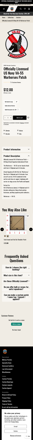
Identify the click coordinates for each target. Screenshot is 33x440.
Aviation (18, 17)
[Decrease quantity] (5, 118)
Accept (16, 426)
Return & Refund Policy (9, 395)
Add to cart (20, 118)
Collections (11, 17)
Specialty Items (6, 363)
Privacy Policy (6, 398)
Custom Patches (7, 379)
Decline (16, 431)
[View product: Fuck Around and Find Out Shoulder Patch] (16, 229)
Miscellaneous (6, 372)
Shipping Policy (6, 401)
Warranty (8, 134)
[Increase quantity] (10, 118)
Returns (21, 130)
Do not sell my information (10, 407)
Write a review (16, 324)
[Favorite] (25, 9)
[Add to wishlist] (28, 117)
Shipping (22, 123)
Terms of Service (7, 404)
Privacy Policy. (15, 422)
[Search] (20, 9)
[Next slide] (31, 229)
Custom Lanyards (7, 385)
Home (3, 17)
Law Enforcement (7, 369)
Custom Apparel (7, 388)
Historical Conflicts (8, 366)
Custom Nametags (7, 382)
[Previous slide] (2, 229)
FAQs (20, 134)
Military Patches (7, 360)
